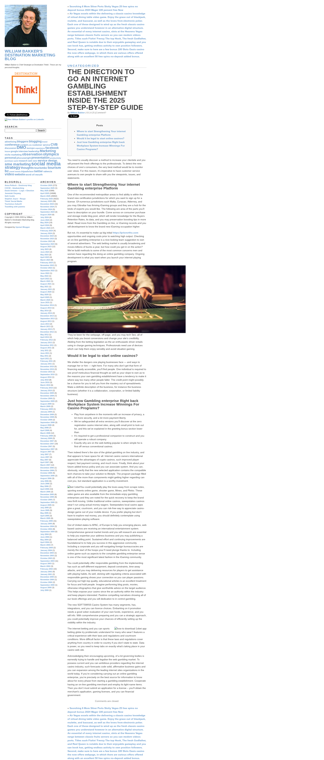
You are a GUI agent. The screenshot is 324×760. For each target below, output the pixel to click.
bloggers (22, 141)
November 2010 (47, 369)
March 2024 (45, 228)
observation (32, 154)
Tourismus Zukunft (13, 204)
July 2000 (44, 590)
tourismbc (40, 167)
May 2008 (44, 428)
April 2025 (44, 193)
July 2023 (44, 249)
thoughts (27, 167)
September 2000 (47, 585)
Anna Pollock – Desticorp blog (18, 185)
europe (31, 148)
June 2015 (44, 302)
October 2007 (46, 446)
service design (47, 160)
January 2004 (46, 550)
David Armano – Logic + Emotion (19, 191)
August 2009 (45, 404)
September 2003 (47, 561)
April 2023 (44, 257)
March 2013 (45, 326)
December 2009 (47, 393)
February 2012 (46, 340)
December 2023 (47, 236)
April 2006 (44, 489)
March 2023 (45, 260)
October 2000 (46, 582)
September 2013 (47, 318)
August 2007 (45, 452)
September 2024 (47, 212)
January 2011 (46, 364)
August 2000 (45, 587)
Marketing (48, 151)
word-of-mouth (34, 174)
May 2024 (44, 223)
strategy (12, 167)
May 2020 (44, 294)
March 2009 (45, 406)
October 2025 (46, 185)
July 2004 (44, 534)
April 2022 (44, 279)
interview (23, 151)
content (24, 145)
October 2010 (46, 372)
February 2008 (46, 436)
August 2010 (45, 377)
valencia (47, 171)
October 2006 (46, 473)
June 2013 (44, 324)
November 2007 (47, 444)
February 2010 (46, 388)
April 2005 (44, 516)
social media (46, 163)
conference (12, 144)
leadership (33, 151)
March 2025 (45, 196)
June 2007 (44, 457)
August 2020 (45, 292)
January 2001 (46, 574)
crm (30, 145)
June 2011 (44, 353)
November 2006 (47, 470)
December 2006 (47, 468)
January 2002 (46, 572)
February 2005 (46, 521)
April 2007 (44, 462)
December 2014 (47, 305)
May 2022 (44, 276)
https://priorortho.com (125, 232)
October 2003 (46, 558)
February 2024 (46, 231)
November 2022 (47, 265)
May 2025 (44, 191)
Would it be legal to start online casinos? (100, 138)
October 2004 (46, 529)
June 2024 (44, 220)
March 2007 (45, 465)
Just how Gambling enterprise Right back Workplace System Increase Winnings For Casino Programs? (101, 146)
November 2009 (47, 396)
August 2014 (45, 308)
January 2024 (46, 233)
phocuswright (24, 158)
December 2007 (47, 441)
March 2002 (45, 566)
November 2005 (47, 497)
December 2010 (47, 366)
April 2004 (44, 542)
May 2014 (44, 311)
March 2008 (45, 433)
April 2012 (44, 337)
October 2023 (46, 241)
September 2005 (47, 502)
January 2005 (46, 524)
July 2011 (44, 350)
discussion (10, 148)
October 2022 (46, 268)
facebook (52, 148)
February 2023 (46, 263)
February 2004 (46, 548)
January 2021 (46, 289)
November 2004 (47, 526)
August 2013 (45, 321)
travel (11, 171)
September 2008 (47, 422)
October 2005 (46, 500)
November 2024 (47, 207)
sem (30, 161)
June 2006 (44, 484)
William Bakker (77, 113)
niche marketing (13, 155)
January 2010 (46, 390)
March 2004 (45, 545)
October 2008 (46, 420)
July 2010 (44, 380)
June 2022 (44, 273)
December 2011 (47, 345)
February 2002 (46, 569)
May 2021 (44, 287)
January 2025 (46, 201)
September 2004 (47, 532)
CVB (54, 144)
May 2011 (44, 356)
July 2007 (44, 454)
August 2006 (45, 478)
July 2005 (44, 508)
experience (40, 148)
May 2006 (44, 486)
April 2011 (44, 359)
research (23, 161)
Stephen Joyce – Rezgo (15, 199)
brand (44, 142)
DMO (21, 147)
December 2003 (47, 553)
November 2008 (47, 417)
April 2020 (44, 297)
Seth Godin (10, 196)
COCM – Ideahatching (14, 188)
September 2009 (47, 401)
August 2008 (45, 425)
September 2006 (47, 476)
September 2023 (47, 244)
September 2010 (47, 374)
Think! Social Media (13, 201)
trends (18, 171)
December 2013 (47, 316)
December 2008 (47, 414)
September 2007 (47, 449)
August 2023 (45, 247)
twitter (38, 171)
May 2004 (44, 540)
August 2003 (45, 563)
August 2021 (45, 284)
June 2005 (44, 510)
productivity (55, 158)
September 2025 (47, 188)
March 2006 (45, 492)
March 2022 (45, 281)
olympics (51, 154)
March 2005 (45, 518)
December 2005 (47, 494)
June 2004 (44, 537)
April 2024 (44, 225)
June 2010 (44, 382)
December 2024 (47, 204)
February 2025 (46, 199)
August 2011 (45, 348)
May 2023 (44, 255)
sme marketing (18, 164)
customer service (41, 145)
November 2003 (47, 556)
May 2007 (44, 460)
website (20, 174)
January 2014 (46, 313)
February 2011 (46, 361)
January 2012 (46, 342)
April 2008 (44, 430)
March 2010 (45, 385)
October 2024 (46, 209)
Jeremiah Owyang (13, 193)
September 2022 (47, 270)
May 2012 (44, 335)
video (9, 174)
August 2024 (45, 215)
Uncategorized (83, 65)
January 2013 (46, 329)
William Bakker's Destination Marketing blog (30, 55)
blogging (35, 141)
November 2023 (47, 239)
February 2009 (46, 409)
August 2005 (45, 505)
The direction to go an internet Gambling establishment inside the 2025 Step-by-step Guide (105, 89)
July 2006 (44, 481)
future (7, 151)
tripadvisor (27, 171)
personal (10, 157)
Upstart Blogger (23, 227)
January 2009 (46, 412)
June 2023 (44, 252)
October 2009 (46, 398)
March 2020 (45, 300)
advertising (10, 142)
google (14, 151)
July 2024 (44, 217)
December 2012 (47, 332)
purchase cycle (11, 161)
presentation (40, 157)
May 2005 (44, 513)
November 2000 (47, 580)
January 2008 (46, 438)
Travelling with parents (15, 207)
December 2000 (47, 577)
